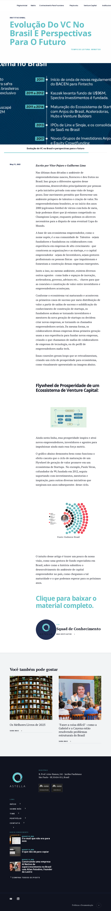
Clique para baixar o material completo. (66, 602)
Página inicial (22, 5)
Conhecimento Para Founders (51, 5)
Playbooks (74, 5)
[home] (11, 5)
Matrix (33, 5)
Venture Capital (90, 5)
